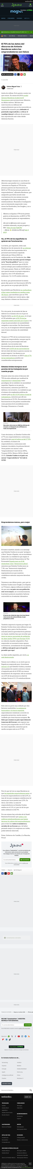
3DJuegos (19, 1105)
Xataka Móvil (5, 1108)
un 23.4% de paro (18, 316)
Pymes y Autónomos (22, 1140)
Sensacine (20, 1116)
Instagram (22, 1036)
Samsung (20, 1072)
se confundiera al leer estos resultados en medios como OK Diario (16, 292)
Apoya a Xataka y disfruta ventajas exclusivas (16, 1049)
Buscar (30, 1090)
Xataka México (6, 1150)
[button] (14, 86)
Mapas (3, 18)
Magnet (16, 12)
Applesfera (5, 1110)
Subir (26, 1097)
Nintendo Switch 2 (22, 36)
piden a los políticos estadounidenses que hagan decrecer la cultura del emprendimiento (15, 819)
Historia (27, 18)
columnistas (16, 381)
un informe (27, 248)
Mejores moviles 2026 (19, 1012)
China (4, 36)
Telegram (25, 1036)
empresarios (6, 381)
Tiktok (9, 1039)
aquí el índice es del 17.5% (20, 439)
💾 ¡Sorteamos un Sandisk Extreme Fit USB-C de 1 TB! (15, 32)
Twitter (18, 74)
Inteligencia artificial (7, 1075)
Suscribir (28, 1025)
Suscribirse (25, 859)
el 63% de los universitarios (19, 349)
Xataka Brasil (5, 1153)
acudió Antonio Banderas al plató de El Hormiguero (14, 98)
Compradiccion (6, 1142)
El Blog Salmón (21, 1137)
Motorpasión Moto (22, 1129)
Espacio (4, 1065)
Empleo (4, 1078)
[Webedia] (29, 1)
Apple (3, 1072)
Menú (2, 6)
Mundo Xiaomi (5, 1115)
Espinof (19, 1118)
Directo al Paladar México (8, 1157)
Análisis (19, 1062)
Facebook (15, 74)
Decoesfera (5, 1140)
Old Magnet (18, 870)
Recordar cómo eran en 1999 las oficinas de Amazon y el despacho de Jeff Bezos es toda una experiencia (16, 426)
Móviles (19, 1065)
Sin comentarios (8, 74)
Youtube (18, 1036)
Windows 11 (20, 1078)
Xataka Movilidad (21, 1069)
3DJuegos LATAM (21, 1150)
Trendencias (5, 1137)
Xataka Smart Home (7, 1112)
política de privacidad (24, 1028)
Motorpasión (20, 1127)
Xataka (16, 5)
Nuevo (30, 6)
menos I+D (5, 667)
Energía (4, 1069)
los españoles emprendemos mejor (17, 793)
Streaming (5, 1062)
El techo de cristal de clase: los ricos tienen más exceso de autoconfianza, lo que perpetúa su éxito (16, 616)
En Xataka (5, 423)
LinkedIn (6, 1039)
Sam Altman (12, 36)
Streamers (11, 18)
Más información (26, 1167)
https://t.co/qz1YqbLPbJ (14, 228)
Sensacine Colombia (22, 1155)
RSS (29, 1036)
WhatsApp (8, 1036)
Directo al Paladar (6, 1127)
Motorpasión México (22, 1157)
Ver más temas (6, 1083)
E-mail (24, 74)
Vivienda (19, 18)
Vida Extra (19, 1108)
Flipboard (21, 74)
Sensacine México (22, 1153)
